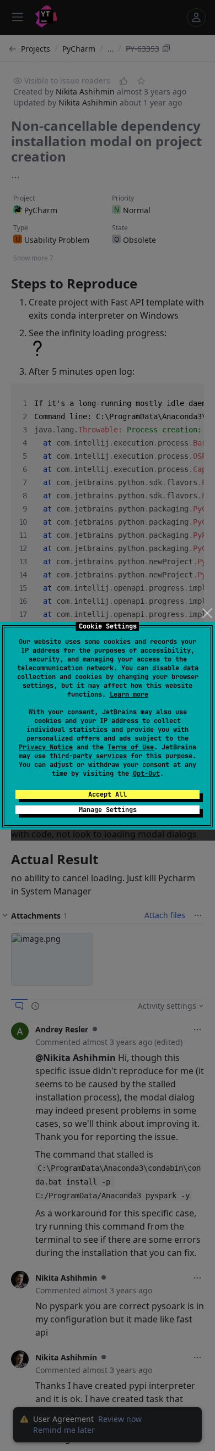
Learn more (129, 694)
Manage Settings (108, 809)
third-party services (88, 756)
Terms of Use (131, 747)
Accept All (107, 794)
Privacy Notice (46, 747)
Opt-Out (146, 773)
